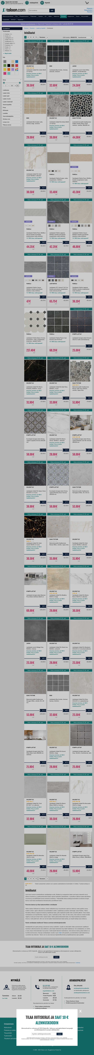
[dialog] (47, 527)
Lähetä (59, 1034)
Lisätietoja (52, 1039)
